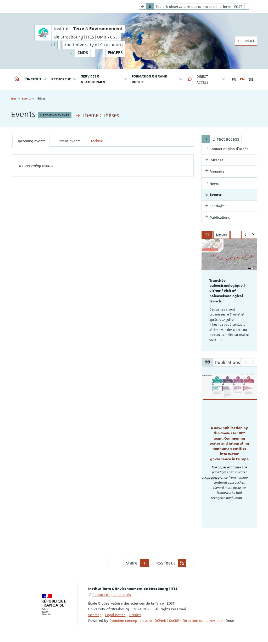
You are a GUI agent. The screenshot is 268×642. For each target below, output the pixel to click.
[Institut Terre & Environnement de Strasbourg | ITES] (43, 33)
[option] (229, 295)
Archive (97, 141)
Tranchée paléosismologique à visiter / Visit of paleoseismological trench (227, 291)
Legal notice (115, 614)
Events (26, 98)
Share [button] (132, 563)
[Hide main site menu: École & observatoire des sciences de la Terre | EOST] (251, 6)
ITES (13, 98)
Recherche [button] (61, 79)
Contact (248, 41)
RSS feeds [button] (166, 563)
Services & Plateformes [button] (93, 79)
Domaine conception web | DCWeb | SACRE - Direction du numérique (166, 620)
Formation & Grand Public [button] (149, 79)
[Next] (253, 235)
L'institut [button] (33, 79)
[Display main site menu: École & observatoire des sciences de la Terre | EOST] (142, 6)
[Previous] (245, 235)
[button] (189, 79)
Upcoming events (30, 141)
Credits (135, 614)
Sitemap (95, 614)
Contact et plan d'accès (111, 594)
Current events (67, 141)
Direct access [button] (202, 79)
